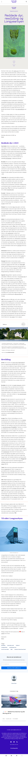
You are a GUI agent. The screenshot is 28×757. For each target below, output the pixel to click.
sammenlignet (20, 109)
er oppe (9, 301)
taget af (3, 149)
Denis (2, 137)
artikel (22, 256)
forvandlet (5, 444)
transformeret (23, 394)
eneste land (10, 233)
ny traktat (23, 420)
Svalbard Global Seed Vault (20, 649)
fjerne (23, 485)
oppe (6, 165)
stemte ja (15, 402)
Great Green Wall (5, 649)
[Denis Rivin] (14, 678)
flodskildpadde (10, 189)
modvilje (18, 155)
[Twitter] (17, 756)
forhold (24, 153)
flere (14, 207)
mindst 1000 (22, 276)
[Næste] (26, 705)
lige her (14, 612)
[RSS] (17, 742)
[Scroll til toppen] (22, 756)
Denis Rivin (13, 683)
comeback (23, 168)
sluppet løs (7, 469)
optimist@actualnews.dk (16, 729)
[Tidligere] (1, 705)
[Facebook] (11, 756)
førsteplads (8, 158)
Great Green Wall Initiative (18, 362)
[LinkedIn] (6, 756)
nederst (25, 589)
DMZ (12, 649)
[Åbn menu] (1, 1)
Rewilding (3, 645)
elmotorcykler (18, 294)
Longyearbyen (4, 647)
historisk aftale (4, 430)
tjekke (2, 464)
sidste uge (16, 71)
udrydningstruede (7, 427)
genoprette (4, 483)
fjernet (15, 268)
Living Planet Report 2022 (20, 81)
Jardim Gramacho (17, 385)
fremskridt (3, 375)
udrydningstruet (12, 647)
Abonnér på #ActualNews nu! (14, 667)
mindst (13, 317)
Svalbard (18, 645)
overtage (19, 245)
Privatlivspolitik (14, 748)
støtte (14, 506)
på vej (2, 188)
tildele (14, 411)
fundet (2, 203)
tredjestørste (6, 451)
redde (13, 221)
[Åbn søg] (26, 1)
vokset (8, 264)
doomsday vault (10, 645)
